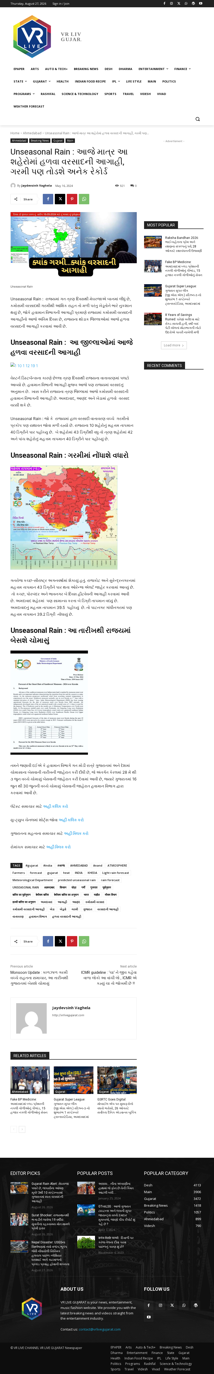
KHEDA (92, 873)
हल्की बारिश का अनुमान (24, 902)
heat (66, 873)
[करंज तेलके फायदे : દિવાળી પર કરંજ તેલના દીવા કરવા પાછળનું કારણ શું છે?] (86, 1242)
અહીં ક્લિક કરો (76, 833)
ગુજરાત (87, 909)
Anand (97, 865)
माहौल (97, 894)
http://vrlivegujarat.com (68, 1015)
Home (15, 133)
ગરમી (75, 909)
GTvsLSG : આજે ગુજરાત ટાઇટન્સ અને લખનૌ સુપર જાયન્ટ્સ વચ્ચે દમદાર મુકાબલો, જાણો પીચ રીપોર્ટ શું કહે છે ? (116, 1215)
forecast (36, 873)
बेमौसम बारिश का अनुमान (66, 894)
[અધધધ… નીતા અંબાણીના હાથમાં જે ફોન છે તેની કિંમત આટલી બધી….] (86, 1188)
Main (70, 140)
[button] (197, 119)
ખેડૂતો (63, 909)
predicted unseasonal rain (77, 880)
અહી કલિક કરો (55, 806)
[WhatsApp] (186, 4)
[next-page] (22, 1129)
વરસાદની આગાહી (107, 909)
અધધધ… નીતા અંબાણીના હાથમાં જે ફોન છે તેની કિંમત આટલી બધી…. (116, 1188)
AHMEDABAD (79, 865)
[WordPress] (193, 4)
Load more (172, 345)
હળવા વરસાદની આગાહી (66, 916)
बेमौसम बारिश (42, 894)
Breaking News (40, 140)
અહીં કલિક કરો (71, 819)
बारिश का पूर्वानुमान (22, 894)
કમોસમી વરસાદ (94, 902)
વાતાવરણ (18, 916)
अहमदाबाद (49, 887)
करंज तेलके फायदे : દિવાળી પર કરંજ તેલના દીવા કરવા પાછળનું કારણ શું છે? (116, 1242)
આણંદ (76, 902)
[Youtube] (201, 4)
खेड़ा (74, 887)
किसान (63, 887)
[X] (179, 4)
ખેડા (52, 909)
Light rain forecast (115, 873)
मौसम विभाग (111, 894)
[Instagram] (172, 4)
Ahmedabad (32, 133)
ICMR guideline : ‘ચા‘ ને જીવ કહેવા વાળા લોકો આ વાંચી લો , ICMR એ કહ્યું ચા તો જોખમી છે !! (109, 978)
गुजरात (93, 887)
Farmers (19, 873)
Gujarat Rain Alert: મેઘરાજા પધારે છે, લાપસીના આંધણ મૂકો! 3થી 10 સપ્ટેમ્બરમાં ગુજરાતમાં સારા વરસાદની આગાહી (50, 1192)
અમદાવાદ (46, 902)
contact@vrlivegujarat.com (100, 1329)
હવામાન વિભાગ (38, 916)
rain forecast (110, 880)
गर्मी (83, 887)
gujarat (52, 873)
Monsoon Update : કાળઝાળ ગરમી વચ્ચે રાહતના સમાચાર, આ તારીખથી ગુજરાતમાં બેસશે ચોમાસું (39, 978)
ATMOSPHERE (117, 865)
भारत (86, 894)
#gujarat (32, 865)
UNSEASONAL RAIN (26, 887)
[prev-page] (13, 1129)
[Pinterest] (72, 199)
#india (47, 865)
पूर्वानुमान (107, 887)
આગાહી (62, 902)
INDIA (78, 873)
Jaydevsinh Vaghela (36, 185)
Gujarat (58, 140)
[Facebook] (164, 4)
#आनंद (61, 865)
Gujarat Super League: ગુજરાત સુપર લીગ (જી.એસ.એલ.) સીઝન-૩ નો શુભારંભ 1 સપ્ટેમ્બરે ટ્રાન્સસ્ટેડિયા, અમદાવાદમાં (72, 1108)
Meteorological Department (33, 880)
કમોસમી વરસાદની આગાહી (29, 909)
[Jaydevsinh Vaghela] (13, 185)
